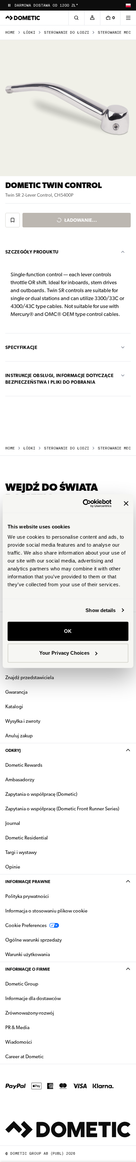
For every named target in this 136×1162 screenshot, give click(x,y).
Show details (100, 610)
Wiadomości (39, 1042)
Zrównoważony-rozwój (29, 1013)
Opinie (12, 867)
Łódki (29, 32)
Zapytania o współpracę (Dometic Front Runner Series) (62, 809)
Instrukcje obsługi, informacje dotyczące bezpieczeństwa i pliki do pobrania (59, 379)
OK (68, 631)
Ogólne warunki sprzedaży (33, 940)
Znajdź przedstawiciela (29, 677)
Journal (12, 823)
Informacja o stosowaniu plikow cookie (46, 911)
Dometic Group (42, 984)
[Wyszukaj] (76, 18)
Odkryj (13, 750)
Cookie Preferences (26, 925)
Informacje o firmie (27, 969)
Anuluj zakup (19, 736)
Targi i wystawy (21, 852)
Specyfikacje (21, 347)
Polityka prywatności (27, 896)
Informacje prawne (27, 881)
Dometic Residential (47, 837)
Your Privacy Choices (64, 653)
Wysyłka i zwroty (22, 721)
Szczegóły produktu (31, 251)
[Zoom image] (68, 108)
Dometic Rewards (23, 765)
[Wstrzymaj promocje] (9, 5)
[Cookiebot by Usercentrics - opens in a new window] (84, 503)
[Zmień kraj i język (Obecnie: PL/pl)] (128, 5)
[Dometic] (22, 18)
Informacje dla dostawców (33, 998)
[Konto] (92, 18)
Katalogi (35, 706)
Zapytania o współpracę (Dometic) (41, 794)
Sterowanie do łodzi (66, 32)
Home (10, 32)
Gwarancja (16, 692)
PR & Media (38, 1027)
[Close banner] (126, 503)
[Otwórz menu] (128, 18)
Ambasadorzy (19, 780)
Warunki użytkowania (27, 954)
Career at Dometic (45, 1056)
